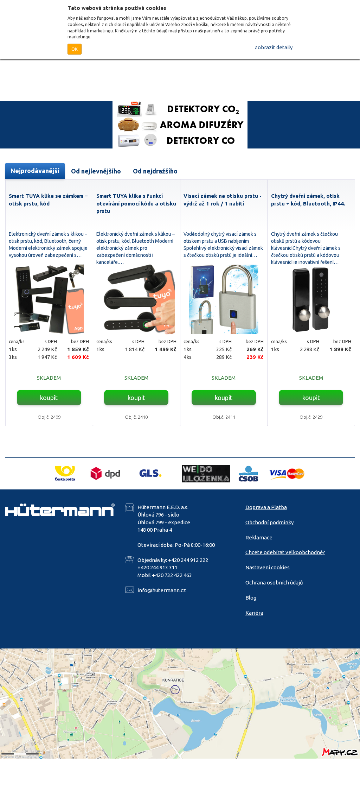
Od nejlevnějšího (96, 171)
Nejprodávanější (35, 170)
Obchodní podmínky (269, 522)
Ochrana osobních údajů (274, 582)
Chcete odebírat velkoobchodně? (285, 552)
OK (74, 48)
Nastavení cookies (267, 567)
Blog (250, 598)
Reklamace (258, 537)
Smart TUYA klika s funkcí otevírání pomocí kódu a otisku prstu (136, 203)
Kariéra (254, 613)
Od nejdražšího (155, 171)
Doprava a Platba (266, 507)
